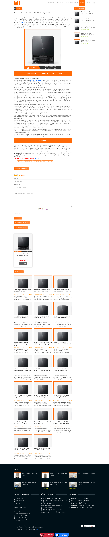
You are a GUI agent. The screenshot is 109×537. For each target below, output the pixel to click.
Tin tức (82, 3)
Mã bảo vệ (16, 211)
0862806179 (53, 511)
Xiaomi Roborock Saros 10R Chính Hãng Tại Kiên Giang (61, 396)
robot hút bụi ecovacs (60, 512)
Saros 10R (36, 158)
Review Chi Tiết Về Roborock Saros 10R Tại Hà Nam (42, 449)
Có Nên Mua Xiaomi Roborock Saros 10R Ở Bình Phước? (61, 316)
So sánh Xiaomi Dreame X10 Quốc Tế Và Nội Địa (86, 483)
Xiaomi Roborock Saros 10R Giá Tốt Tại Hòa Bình (42, 422)
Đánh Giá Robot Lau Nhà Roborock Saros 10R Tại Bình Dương (22, 344)
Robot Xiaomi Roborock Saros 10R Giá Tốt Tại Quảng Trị (22, 290)
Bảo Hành (60, 3)
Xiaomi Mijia (19, 502)
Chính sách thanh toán (21, 517)
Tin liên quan (18, 271)
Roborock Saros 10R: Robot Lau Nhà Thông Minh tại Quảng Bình (43, 343)
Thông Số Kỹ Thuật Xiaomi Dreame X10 (86, 474)
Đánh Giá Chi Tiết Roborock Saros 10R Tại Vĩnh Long (21, 316)
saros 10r (20, 161)
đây (38, 529)
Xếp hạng (16, 174)
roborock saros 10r (28, 161)
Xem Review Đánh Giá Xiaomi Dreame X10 (29, 483)
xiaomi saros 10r (37, 161)
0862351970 (53, 509)
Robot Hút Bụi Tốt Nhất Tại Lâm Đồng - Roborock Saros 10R (23, 396)
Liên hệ (88, 3)
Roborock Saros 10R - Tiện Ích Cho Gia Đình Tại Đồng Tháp (61, 422)
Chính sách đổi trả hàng (21, 519)
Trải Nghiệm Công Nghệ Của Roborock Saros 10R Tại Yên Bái (62, 290)
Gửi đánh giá (18, 218)
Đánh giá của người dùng (22, 222)
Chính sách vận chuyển (21, 515)
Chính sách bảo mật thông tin (23, 513)
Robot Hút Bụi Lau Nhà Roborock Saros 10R (23, 254)
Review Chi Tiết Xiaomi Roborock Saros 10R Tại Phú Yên (62, 343)
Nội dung (16, 190)
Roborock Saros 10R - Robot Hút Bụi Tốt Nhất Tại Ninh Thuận (23, 369)
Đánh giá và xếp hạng (21, 168)
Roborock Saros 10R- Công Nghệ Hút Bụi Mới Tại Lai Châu (42, 396)
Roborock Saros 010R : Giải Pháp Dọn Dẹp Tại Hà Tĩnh (21, 449)
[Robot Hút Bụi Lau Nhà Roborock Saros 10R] (23, 252)
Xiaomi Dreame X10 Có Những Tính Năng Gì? (58, 474)
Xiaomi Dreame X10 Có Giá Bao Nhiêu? (29, 474)
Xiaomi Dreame (19, 498)
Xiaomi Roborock (20, 500)
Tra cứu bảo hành (20, 520)
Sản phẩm (51, 3)
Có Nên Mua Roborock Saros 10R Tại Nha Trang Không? (42, 290)
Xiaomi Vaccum (19, 503)
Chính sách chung (72, 3)
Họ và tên (16, 178)
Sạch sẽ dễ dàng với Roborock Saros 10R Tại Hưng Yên (22, 422)
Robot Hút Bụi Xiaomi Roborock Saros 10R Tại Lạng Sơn (62, 369)
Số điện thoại (17, 184)
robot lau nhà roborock (47, 161)
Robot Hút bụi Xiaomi (50, 512)
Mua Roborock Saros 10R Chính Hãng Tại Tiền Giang (42, 316)
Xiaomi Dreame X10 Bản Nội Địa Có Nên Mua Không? (58, 483)
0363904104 (49, 507)
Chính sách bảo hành (21, 512)
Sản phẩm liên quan (20, 227)
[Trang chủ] (15, 8)
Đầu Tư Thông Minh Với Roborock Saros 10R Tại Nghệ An (42, 370)
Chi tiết (23, 263)
